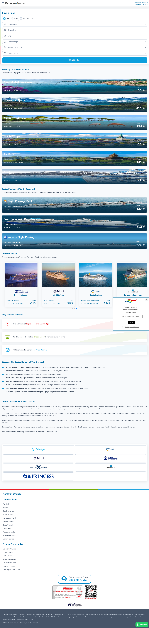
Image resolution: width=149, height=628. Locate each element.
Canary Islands (8, 539)
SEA (7, 18)
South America (8, 511)
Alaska (5, 507)
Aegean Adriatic (9, 532)
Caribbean (7, 528)
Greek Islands (8, 514)
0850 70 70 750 (141, 4)
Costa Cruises (8, 552)
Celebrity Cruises (9, 563)
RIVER (16, 18)
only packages (28, 18)
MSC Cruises (8, 556)
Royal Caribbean (9, 559)
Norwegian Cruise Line (11, 570)
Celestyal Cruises (9, 549)
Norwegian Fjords (9, 518)
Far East (6, 504)
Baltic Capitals (8, 525)
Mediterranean (8, 521)
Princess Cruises (9, 566)
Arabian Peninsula (9, 535)
